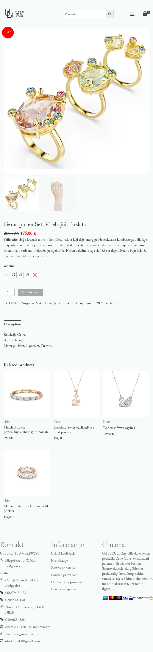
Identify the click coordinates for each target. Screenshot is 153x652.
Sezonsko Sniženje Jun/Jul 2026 (81, 303)
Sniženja (111, 303)
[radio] (13, 275)
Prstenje (51, 303)
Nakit (39, 303)
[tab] (12, 324)
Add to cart (31, 292)
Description (12, 324)
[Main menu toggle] (132, 14)
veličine (9, 266)
